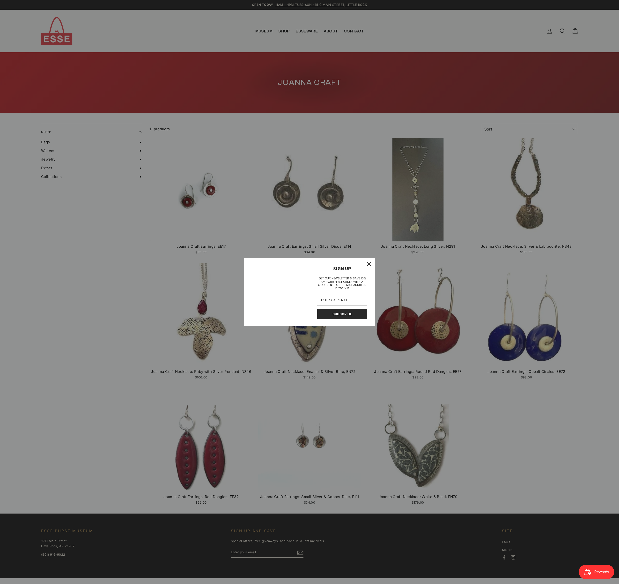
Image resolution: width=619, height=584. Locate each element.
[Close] (369, 264)
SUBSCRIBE (342, 314)
